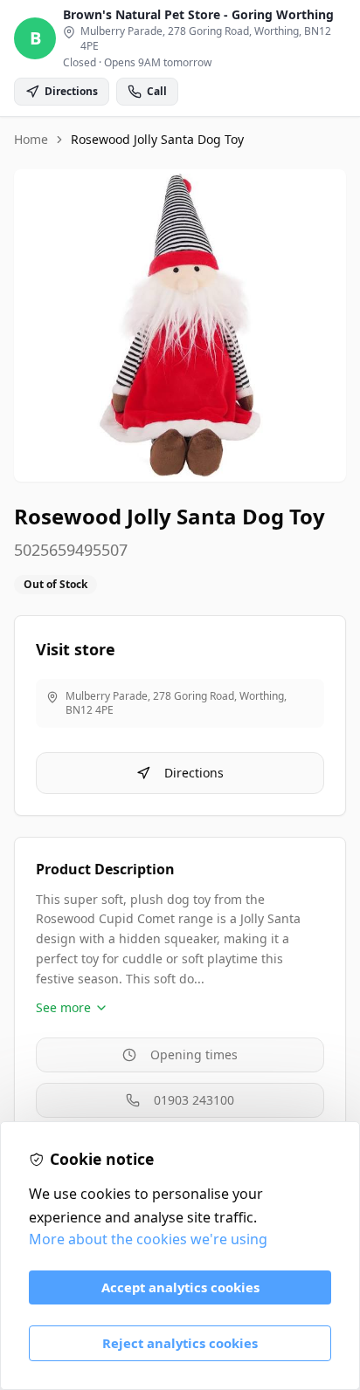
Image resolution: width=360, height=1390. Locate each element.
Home (31, 139)
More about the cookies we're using (148, 1239)
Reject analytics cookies (180, 1343)
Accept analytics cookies (180, 1287)
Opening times (194, 1054)
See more (63, 1007)
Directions (194, 772)
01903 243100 (194, 1100)
